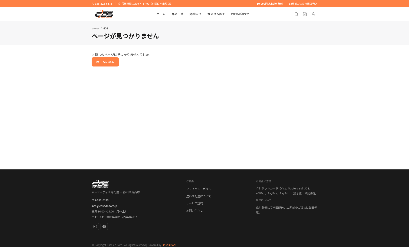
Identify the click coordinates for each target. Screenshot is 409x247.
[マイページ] (313, 14)
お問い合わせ (240, 14)
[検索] (296, 14)
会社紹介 (195, 14)
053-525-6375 (103, 3)
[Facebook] (104, 226)
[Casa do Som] (135, 184)
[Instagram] (95, 226)
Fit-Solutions (169, 245)
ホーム (161, 14)
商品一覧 (177, 14)
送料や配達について (198, 196)
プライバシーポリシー (200, 189)
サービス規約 (194, 203)
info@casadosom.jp (104, 206)
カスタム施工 (216, 14)
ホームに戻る (105, 62)
